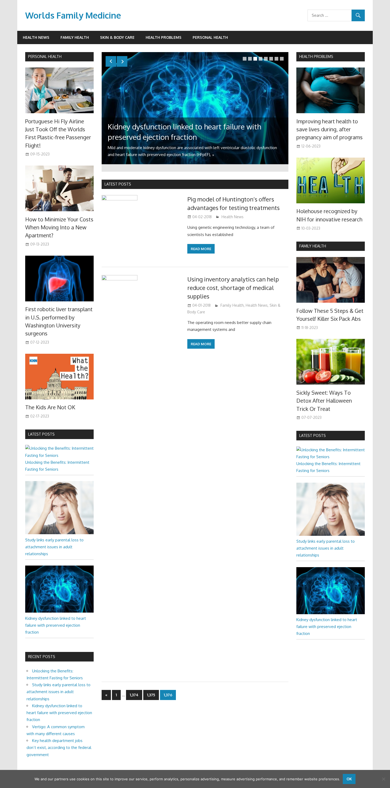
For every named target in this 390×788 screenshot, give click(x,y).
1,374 (134, 695)
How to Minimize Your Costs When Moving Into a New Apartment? (59, 227)
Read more (201, 249)
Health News (36, 37)
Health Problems (163, 37)
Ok (349, 779)
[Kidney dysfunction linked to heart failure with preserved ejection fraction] (59, 611)
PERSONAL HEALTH (45, 56)
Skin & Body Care (117, 37)
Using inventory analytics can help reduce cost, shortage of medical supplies (233, 287)
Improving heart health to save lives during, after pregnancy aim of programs (329, 129)
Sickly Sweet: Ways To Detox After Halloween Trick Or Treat (324, 400)
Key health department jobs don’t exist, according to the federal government (59, 747)
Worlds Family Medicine (73, 15)
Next (122, 61)
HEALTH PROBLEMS (316, 56)
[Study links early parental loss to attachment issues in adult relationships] (59, 532)
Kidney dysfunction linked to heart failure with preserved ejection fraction (55, 625)
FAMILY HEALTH (312, 246)
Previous (111, 61)
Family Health (74, 37)
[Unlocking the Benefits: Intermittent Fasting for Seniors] (59, 455)
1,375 (151, 695)
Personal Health (210, 37)
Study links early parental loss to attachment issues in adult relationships (54, 547)
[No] (383, 779)
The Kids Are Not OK (50, 407)
